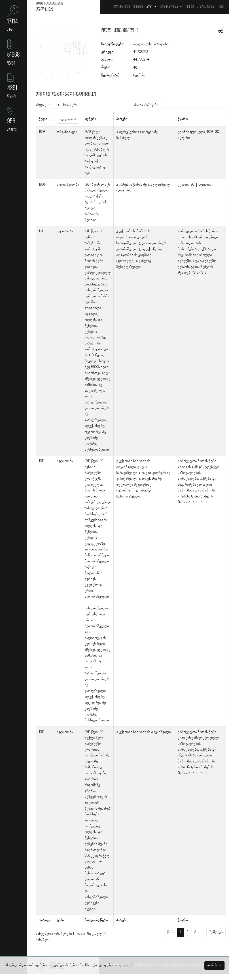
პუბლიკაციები (206, 7)
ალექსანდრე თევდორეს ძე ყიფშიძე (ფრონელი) (139, 255)
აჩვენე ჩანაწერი (57, 105)
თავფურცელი (121, 7)
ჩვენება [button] (139, 75)
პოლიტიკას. (124, 965)
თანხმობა (214, 965)
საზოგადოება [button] (169, 7)
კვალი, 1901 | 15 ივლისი (195, 185)
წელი (43, 119)
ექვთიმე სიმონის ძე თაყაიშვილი (145, 732)
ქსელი (190, 7)
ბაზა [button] (149, 7)
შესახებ (138, 7)
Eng (221, 7)
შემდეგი (216, 932)
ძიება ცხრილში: (146, 105)
